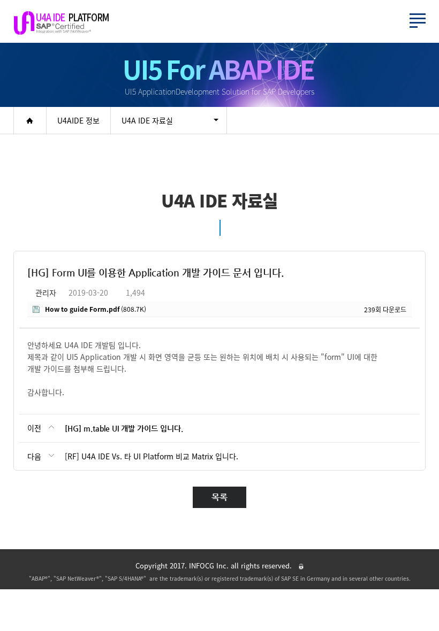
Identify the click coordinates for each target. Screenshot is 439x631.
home (30, 120)
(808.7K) (95, 309)
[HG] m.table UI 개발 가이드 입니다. (124, 428)
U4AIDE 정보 (78, 120)
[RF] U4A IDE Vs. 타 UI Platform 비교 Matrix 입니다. (151, 456)
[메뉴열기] (418, 20)
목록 (219, 497)
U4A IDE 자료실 (147, 120)
